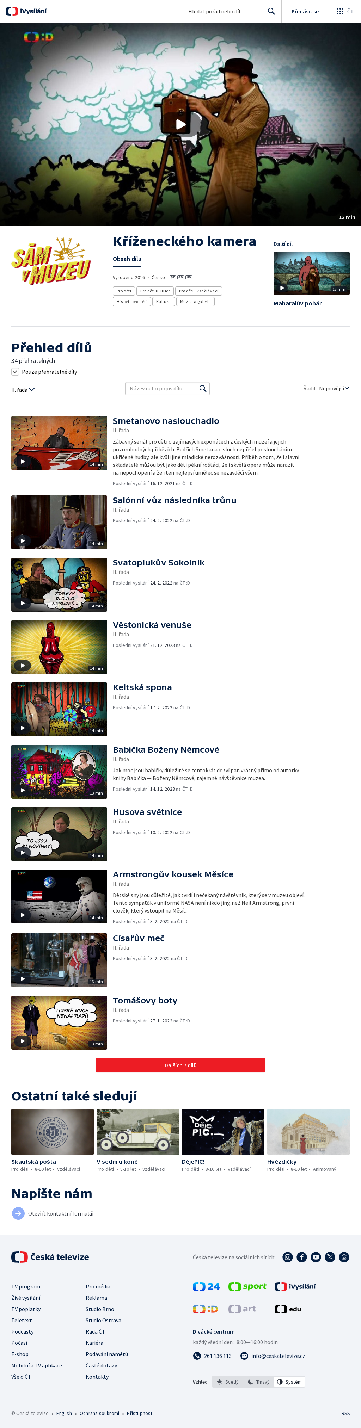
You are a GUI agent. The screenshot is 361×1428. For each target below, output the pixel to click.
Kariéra (94, 1342)
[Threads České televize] (344, 1257)
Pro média (98, 1286)
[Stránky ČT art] (242, 1311)
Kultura (163, 301)
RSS (346, 1413)
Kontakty (97, 1376)
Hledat (271, 11)
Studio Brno (100, 1308)
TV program (25, 1286)
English (64, 1413)
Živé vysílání (25, 1297)
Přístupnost (139, 1413)
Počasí (19, 1342)
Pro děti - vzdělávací (198, 290)
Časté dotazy (101, 1365)
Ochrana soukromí (99, 1413)
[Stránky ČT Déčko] (205, 1311)
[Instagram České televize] (287, 1257)
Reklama (96, 1297)
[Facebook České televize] (301, 1257)
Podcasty (22, 1331)
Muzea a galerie (195, 301)
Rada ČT (95, 1331)
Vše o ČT (21, 1376)
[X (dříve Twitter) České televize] (330, 1257)
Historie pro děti (132, 301)
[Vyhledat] (203, 388)
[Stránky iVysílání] (295, 1288)
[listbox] (258, 1382)
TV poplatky (26, 1308)
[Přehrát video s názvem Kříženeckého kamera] (180, 124)
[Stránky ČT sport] (247, 1288)
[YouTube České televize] (316, 1257)
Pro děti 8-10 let (155, 290)
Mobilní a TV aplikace (36, 1365)
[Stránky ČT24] (206, 1288)
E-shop (20, 1354)
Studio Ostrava (103, 1320)
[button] (180, 124)
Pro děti (124, 290)
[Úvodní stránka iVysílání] (33, 11)
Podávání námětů (107, 1354)
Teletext (21, 1320)
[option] (228, 1382)
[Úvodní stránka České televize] (50, 1257)
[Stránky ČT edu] (288, 1311)
